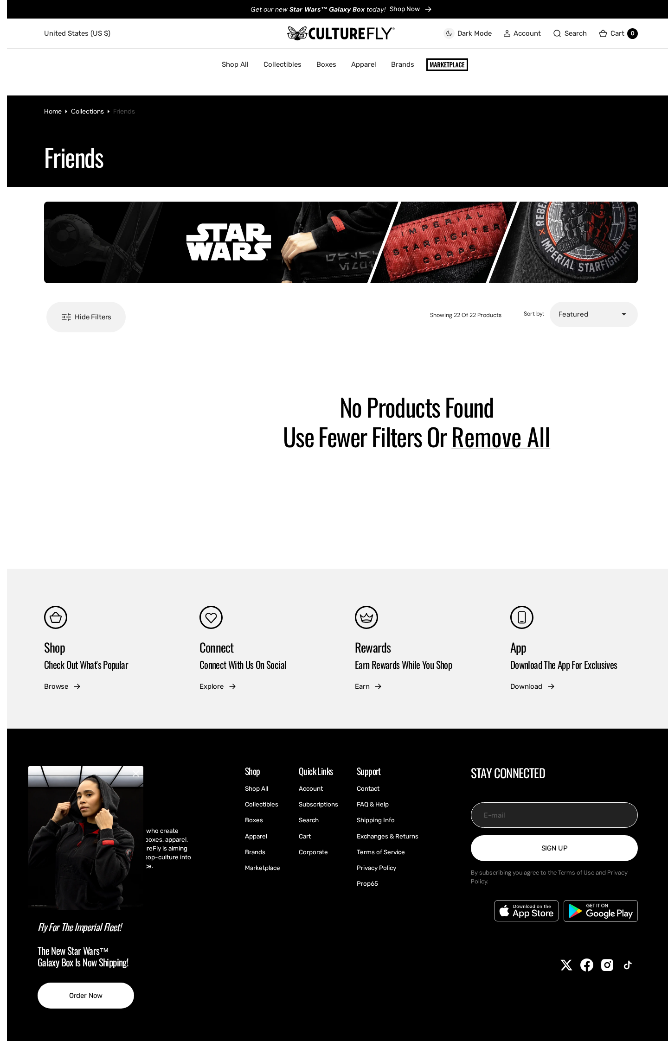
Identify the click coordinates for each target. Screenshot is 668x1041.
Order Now (86, 995)
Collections (87, 111)
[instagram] (607, 965)
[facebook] (587, 965)
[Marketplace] (447, 65)
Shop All (235, 64)
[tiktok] (627, 965)
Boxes (326, 64)
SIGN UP (554, 848)
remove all (500, 436)
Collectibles (282, 64)
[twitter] (566, 965)
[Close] (136, 773)
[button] (522, 33)
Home (53, 111)
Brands (402, 64)
